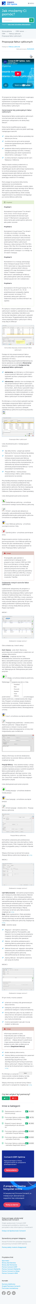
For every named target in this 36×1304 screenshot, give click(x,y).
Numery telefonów (8, 1284)
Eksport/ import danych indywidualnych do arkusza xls (14, 1125)
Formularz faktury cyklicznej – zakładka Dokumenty (15, 1118)
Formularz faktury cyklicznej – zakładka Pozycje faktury (15, 1132)
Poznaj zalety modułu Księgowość (14, 1247)
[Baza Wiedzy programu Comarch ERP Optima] (9, 3)
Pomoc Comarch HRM (10, 1273)
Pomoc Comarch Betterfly (11, 1269)
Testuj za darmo (11, 1170)
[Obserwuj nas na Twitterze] (8, 1295)
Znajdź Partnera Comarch (11, 1286)
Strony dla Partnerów (9, 1265)
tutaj (30, 855)
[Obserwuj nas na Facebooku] (3, 1295)
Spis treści (5, 1261)
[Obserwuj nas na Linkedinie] (13, 1295)
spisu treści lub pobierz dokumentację (19, 24)
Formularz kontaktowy (10, 1288)
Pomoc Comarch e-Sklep (10, 1271)
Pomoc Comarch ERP (9, 1267)
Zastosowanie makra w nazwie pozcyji (13, 1112)
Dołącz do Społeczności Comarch (14, 1231)
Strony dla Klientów (9, 1263)
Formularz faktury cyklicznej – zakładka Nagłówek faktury (15, 1144)
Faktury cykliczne (14, 47)
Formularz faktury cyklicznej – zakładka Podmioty (15, 1138)
